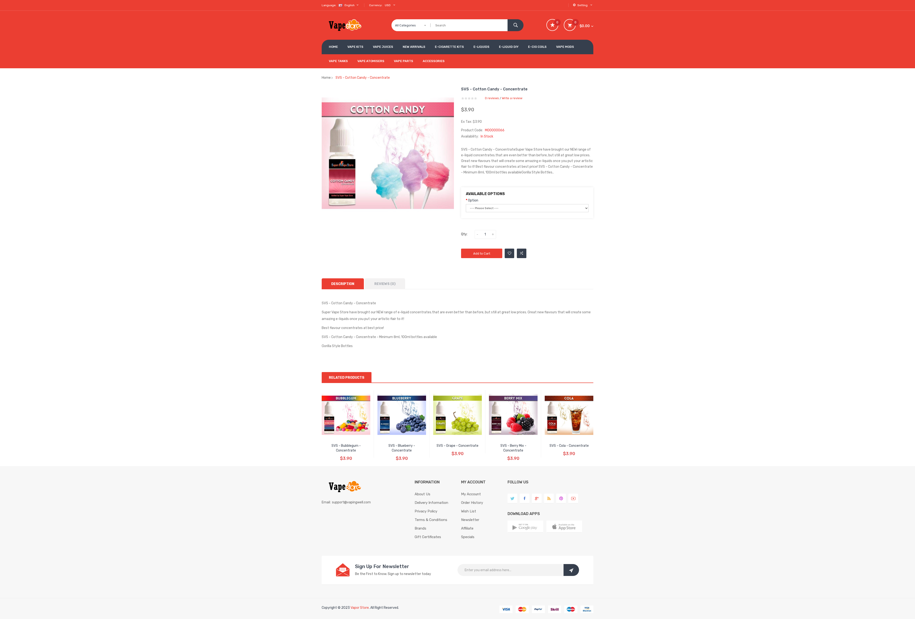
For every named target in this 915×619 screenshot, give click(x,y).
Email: (326, 502)
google (537, 498)
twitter (512, 498)
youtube (573, 498)
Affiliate (467, 528)
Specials (467, 537)
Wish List (468, 511)
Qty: (464, 234)
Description (342, 284)
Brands (420, 528)
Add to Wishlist (509, 253)
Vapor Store (360, 608)
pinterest (561, 498)
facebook (524, 498)
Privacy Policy (426, 511)
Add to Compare (521, 253)
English (350, 5)
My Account (471, 494)
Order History (472, 503)
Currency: (375, 5)
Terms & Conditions (431, 520)
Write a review (512, 98)
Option (473, 200)
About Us (422, 494)
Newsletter (470, 520)
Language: (329, 5)
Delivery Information (431, 503)
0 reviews (492, 98)
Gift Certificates (428, 537)
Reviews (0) (385, 284)
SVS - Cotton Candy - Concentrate (363, 78)
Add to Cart (481, 253)
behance (549, 498)
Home (326, 78)
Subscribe (571, 570)
